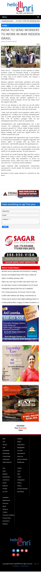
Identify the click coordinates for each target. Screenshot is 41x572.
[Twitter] (17, 550)
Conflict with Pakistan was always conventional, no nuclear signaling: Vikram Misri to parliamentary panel (20, 295)
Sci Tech (5, 492)
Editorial (5, 486)
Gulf (4, 447)
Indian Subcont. (7, 462)
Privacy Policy (7, 518)
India (4, 471)
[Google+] (17, 554)
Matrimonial (6, 500)
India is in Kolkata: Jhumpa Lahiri (12, 278)
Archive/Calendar (22, 489)
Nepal (19, 442)
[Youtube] (26, 550)
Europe (5, 445)
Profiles (5, 489)
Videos (19, 486)
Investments (6, 477)
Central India (6, 456)
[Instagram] (22, 550)
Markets (5, 474)
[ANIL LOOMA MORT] (20, 341)
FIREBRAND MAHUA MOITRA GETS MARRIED (17, 289)
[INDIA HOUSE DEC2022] (20, 421)
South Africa (20, 445)
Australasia (6, 450)
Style (18, 474)
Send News (20, 492)
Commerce (6, 480)
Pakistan (19, 439)
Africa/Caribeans (22, 459)
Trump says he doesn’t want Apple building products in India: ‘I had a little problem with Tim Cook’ (20, 299)
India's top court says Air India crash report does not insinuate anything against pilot (19, 282)
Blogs (4, 506)
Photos (19, 483)
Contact (5, 512)
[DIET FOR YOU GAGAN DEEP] (20, 381)
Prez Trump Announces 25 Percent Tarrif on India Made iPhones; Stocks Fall (18, 292)
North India (6, 453)
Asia (4, 468)
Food (18, 471)
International (21, 453)
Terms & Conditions (9, 515)
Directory (5, 503)
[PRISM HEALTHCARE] (20, 196)
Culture (19, 468)
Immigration (21, 480)
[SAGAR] (20, 263)
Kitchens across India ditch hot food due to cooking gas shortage (19, 271)
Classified (5, 497)
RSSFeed (5, 524)
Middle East (20, 462)
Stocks (4, 483)
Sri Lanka (20, 450)
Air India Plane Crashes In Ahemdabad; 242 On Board (20, 285)
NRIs (4, 439)
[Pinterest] (13, 554)
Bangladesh (20, 447)
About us (5, 509)
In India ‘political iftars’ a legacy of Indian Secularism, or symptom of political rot (20, 302)
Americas (20, 456)
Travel (19, 477)
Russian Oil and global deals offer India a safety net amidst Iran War (19, 275)
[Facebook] (13, 550)
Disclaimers (6, 521)
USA (4, 442)
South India (6, 459)
